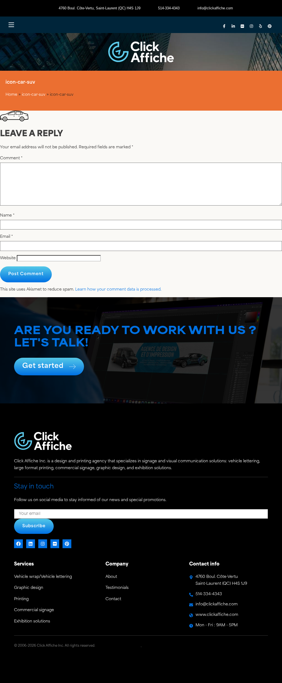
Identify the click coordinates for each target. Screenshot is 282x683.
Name (7, 216)
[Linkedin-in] (233, 26)
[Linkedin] (30, 543)
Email (6, 237)
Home (11, 95)
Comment (11, 158)
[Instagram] (251, 26)
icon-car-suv (33, 95)
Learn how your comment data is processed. (118, 290)
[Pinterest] (269, 26)
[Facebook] (18, 543)
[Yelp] (260, 26)
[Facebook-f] (224, 26)
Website (8, 258)
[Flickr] (242, 26)
